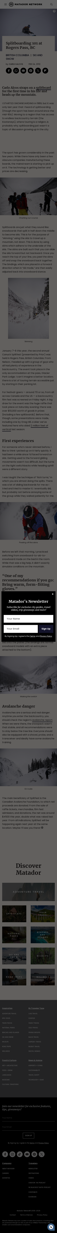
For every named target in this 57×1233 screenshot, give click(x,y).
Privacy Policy (46, 636)
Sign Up (46, 628)
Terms (32, 636)
